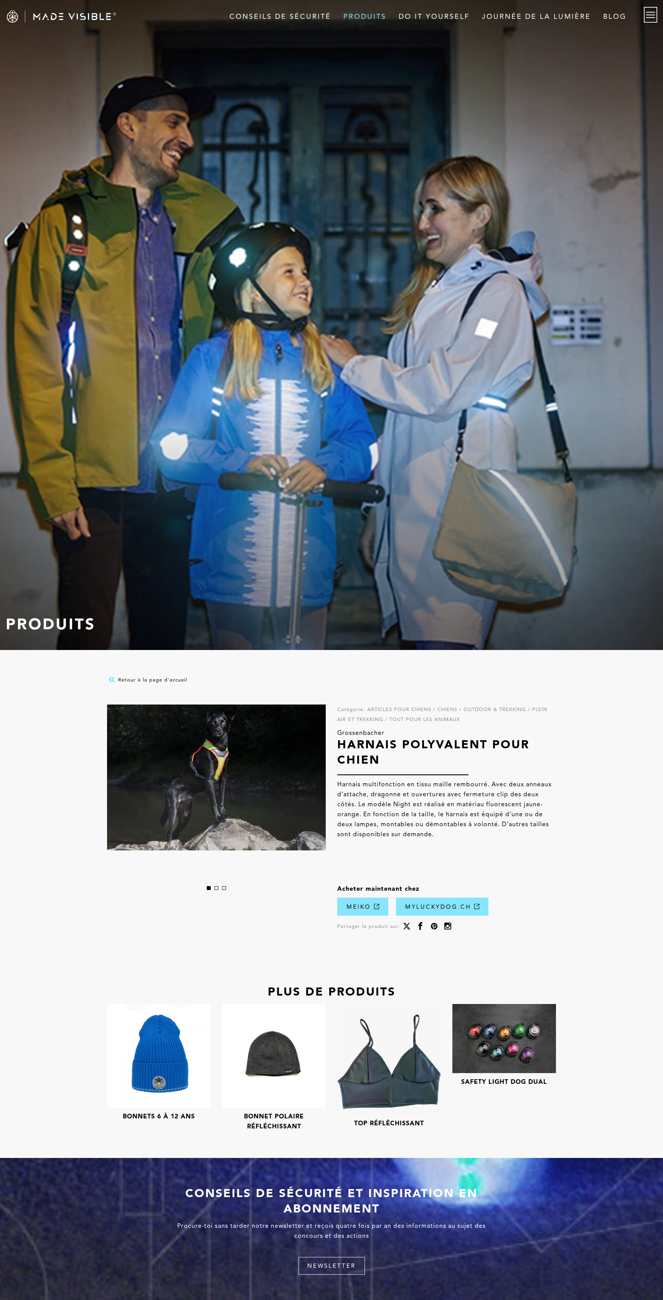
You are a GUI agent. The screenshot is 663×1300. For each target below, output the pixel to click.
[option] (216, 777)
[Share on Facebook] (420, 926)
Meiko (360, 906)
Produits (364, 16)
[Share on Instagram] (448, 926)
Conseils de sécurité (280, 16)
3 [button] (224, 888)
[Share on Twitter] (407, 926)
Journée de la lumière (536, 16)
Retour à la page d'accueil (151, 679)
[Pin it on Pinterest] (434, 926)
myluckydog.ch (439, 906)
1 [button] (209, 888)
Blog (615, 16)
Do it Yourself (434, 16)
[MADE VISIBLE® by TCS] (133, 16)
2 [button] (216, 888)
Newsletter (331, 1265)
